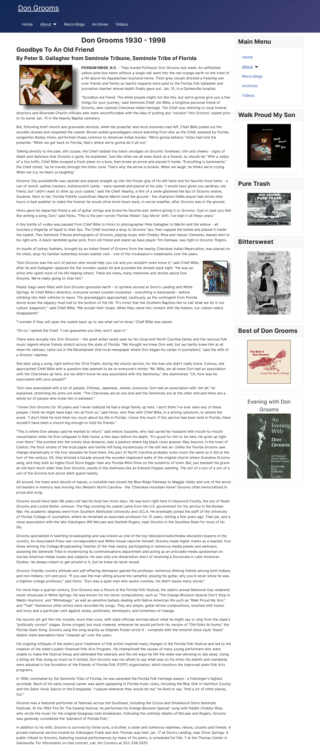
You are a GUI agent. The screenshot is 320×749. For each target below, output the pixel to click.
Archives (100, 24)
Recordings (74, 24)
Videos (122, 24)
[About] (54, 24)
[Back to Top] (312, 741)
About (45, 24)
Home (27, 24)
